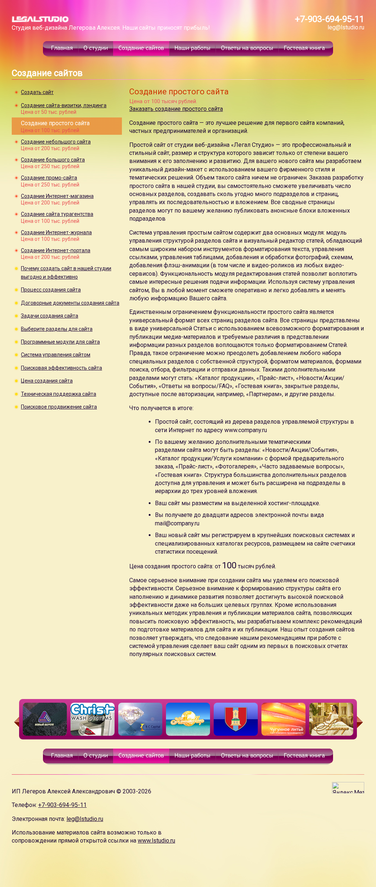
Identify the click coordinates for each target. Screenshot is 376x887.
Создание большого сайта (53, 160)
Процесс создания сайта (51, 290)
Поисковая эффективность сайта (61, 368)
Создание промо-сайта (49, 178)
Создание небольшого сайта (56, 142)
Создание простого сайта (55, 123)
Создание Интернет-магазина (57, 196)
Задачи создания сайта (49, 316)
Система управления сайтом (55, 355)
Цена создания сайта (47, 381)
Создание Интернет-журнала (56, 232)
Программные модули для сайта (60, 342)
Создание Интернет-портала (55, 250)
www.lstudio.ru (156, 840)
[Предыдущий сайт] (15, 722)
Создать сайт (37, 92)
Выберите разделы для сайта (57, 329)
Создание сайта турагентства (57, 214)
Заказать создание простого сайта (176, 108)
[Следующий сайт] (360, 722)
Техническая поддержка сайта (58, 394)
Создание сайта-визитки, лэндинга (63, 105)
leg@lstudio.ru (346, 27)
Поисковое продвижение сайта (59, 407)
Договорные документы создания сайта (70, 303)
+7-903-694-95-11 (329, 19)
